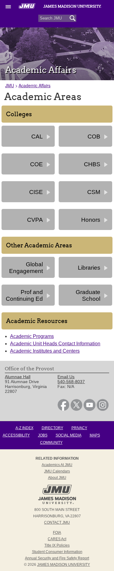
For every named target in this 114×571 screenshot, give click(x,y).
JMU (9, 85)
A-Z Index (24, 428)
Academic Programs (32, 336)
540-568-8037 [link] (71, 381)
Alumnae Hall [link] (17, 376)
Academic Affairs (34, 85)
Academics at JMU (57, 465)
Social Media (68, 435)
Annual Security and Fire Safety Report (57, 558)
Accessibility (16, 435)
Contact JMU (57, 522)
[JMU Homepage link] (57, 503)
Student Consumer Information (57, 552)
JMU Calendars (57, 471)
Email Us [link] (65, 376)
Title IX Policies (57, 545)
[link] (63, 409)
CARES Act (57, 539)
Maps (95, 435)
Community (51, 442)
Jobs (42, 435)
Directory (52, 428)
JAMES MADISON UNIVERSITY (63, 564)
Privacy (79, 428)
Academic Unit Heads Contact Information (55, 343)
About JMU (57, 478)
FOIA (57, 532)
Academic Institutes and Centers (45, 351)
